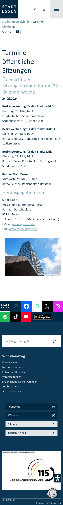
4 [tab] (4, 482)
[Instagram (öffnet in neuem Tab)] (58, 306)
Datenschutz (43, 503)
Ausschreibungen (12, 391)
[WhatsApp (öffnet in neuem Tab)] (37, 306)
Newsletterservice (12, 367)
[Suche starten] (54, 341)
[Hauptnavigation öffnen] (57, 9)
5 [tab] (4, 487)
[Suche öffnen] (35, 9)
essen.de (38, 22)
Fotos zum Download (14, 372)
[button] (44, 9)
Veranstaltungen (11, 377)
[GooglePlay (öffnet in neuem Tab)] (41, 317)
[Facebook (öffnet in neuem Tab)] (26, 306)
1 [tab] (4, 467)
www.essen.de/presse (23, 229)
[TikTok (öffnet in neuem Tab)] (15, 317)
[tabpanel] (31, 472)
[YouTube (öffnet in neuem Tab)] (26, 317)
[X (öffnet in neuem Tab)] (47, 306)
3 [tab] (4, 477)
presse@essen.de (23, 224)
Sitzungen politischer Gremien (19, 381)
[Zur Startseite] (9, 9)
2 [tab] (4, 472)
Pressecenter (9, 362)
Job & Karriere (10, 386)
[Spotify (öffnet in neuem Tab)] (5, 317)
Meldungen (9, 26)
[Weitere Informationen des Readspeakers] (17, 32)
